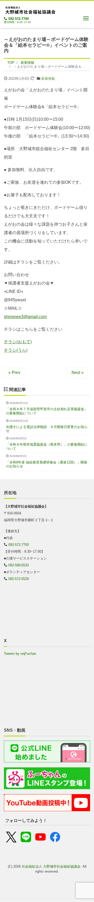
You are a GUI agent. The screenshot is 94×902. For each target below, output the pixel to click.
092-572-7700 (18, 19)
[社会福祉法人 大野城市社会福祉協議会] (30, 9)
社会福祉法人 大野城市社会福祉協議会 (51, 866)
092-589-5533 (18, 565)
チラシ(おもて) (18, 342)
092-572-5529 (18, 579)
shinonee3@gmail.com (25, 316)
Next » (78, 372)
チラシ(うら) (15, 350)
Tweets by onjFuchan (20, 654)
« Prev (14, 372)
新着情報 (48, 79)
